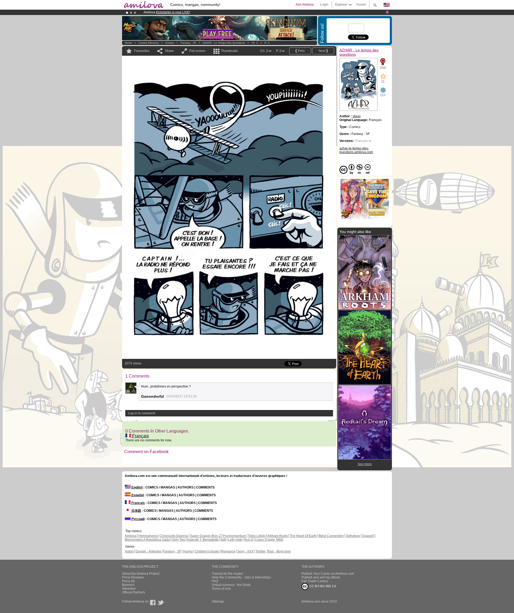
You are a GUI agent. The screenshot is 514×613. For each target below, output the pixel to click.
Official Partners (133, 592)
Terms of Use (221, 589)
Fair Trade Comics (314, 581)
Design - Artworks (148, 551)
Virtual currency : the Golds (231, 585)
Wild (280, 539)
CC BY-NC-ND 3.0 (322, 586)
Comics (169, 42)
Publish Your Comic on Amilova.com (327, 574)
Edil (223, 539)
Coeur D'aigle (265, 539)
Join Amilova (304, 4)
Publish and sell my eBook (320, 577)
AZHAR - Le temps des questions (223, 42)
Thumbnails (229, 51)
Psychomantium (234, 536)
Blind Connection (331, 536)
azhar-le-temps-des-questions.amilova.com (356, 150)
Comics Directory (148, 42)
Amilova (131, 536)
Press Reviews (133, 577)
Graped (367, 536)
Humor (188, 551)
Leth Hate (235, 539)
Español (137, 495)
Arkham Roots (277, 536)
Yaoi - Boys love (279, 551)
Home (128, 42)
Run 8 (248, 539)
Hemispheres (148, 536)
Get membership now (232, 12)
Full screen (197, 51)
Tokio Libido (257, 536)
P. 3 (266, 42)
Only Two (178, 539)
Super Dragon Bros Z (205, 536)
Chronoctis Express (174, 536)
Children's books (207, 551)
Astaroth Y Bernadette (203, 539)
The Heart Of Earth (303, 536)
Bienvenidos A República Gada (147, 539)
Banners (128, 585)
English (137, 487)
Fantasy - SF (188, 42)
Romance (228, 551)
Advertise (129, 589)
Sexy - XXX (245, 551)
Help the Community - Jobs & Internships (241, 577)
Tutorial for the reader (227, 574)
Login (324, 4)
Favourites (141, 51)
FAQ (215, 581)
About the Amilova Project (140, 574)
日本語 (136, 511)
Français (140, 436)
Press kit (128, 581)
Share (169, 51)
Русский (138, 519)
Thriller (260, 551)
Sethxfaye (353, 536)
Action (129, 551)
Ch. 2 (254, 42)
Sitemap (218, 601)
